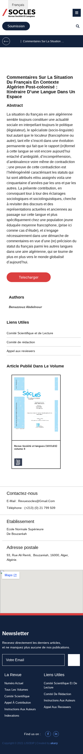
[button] (77, 13)
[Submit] (74, 660)
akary (54, 743)
